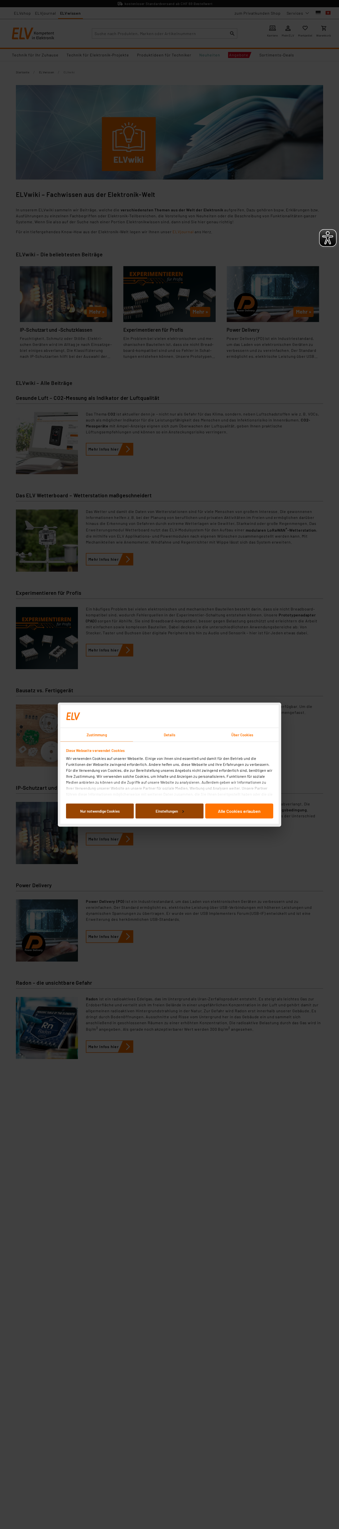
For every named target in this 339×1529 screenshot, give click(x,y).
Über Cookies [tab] (242, 734)
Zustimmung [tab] (97, 734)
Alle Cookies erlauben (239, 811)
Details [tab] (169, 734)
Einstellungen (167, 811)
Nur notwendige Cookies (100, 811)
